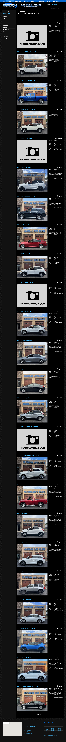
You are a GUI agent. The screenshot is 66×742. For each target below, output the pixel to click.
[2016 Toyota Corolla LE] (32, 393)
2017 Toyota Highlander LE (25, 542)
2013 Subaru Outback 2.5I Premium (27, 427)
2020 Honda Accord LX (23, 225)
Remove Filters (7, 13)
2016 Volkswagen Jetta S (24, 23)
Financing (25, 1)
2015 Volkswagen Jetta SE (25, 340)
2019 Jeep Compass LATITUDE (26, 628)
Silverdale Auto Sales (8, 740)
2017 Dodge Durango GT (24, 167)
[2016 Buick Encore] (32, 537)
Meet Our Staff (56, 1)
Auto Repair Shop (40, 1)
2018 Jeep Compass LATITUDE (26, 109)
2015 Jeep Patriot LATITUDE (25, 571)
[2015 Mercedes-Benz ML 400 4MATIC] (32, 479)
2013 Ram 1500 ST (23, 484)
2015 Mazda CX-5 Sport (24, 254)
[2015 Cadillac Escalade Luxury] (32, 220)
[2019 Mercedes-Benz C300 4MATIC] (32, 710)
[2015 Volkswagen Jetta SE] (32, 364)
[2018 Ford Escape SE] (32, 422)
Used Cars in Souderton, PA (28, 733)
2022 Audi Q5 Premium (24, 657)
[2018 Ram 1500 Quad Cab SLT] (32, 105)
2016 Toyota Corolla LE (24, 369)
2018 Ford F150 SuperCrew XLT (26, 52)
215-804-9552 (55, 6)
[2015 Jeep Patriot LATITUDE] (32, 595)
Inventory (10, 1)
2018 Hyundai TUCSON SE (24, 138)
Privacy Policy (46, 735)
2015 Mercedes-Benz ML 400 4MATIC (28, 455)
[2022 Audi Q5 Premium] (32, 681)
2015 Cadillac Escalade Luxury (26, 196)
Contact (49, 1)
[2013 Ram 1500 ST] (32, 508)
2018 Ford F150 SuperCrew (25, 282)
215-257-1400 (55, 4)
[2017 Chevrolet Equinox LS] (32, 335)
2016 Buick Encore (22, 513)
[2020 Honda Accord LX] (32, 249)
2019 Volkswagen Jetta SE (25, 600)
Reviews (32, 1)
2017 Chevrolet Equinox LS (25, 311)
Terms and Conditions (53, 735)
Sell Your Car (18, 1)
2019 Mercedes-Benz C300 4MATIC (27, 686)
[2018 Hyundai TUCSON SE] (32, 162)
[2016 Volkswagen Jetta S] (32, 47)
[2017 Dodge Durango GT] (32, 191)
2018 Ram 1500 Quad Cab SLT (26, 81)
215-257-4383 (32, 728)
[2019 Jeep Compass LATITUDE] (32, 652)
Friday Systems (18, 740)
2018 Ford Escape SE (23, 398)
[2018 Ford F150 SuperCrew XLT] (32, 76)
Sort (18, 11)
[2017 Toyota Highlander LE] (32, 566)
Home (4, 1)
